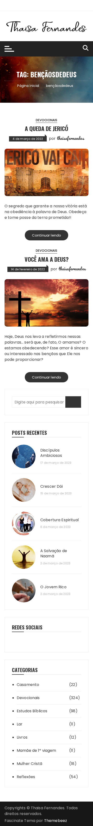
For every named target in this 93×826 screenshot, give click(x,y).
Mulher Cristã (29, 763)
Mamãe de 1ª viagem (36, 750)
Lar (19, 724)
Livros (22, 737)
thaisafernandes (70, 138)
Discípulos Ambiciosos (51, 453)
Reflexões (26, 777)
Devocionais (46, 120)
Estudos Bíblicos (32, 711)
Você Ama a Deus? (47, 259)
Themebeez (55, 820)
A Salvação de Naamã (53, 553)
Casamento (28, 684)
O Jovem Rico (53, 587)
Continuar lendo (46, 235)
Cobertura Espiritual (59, 520)
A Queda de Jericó (46, 128)
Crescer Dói (51, 486)
